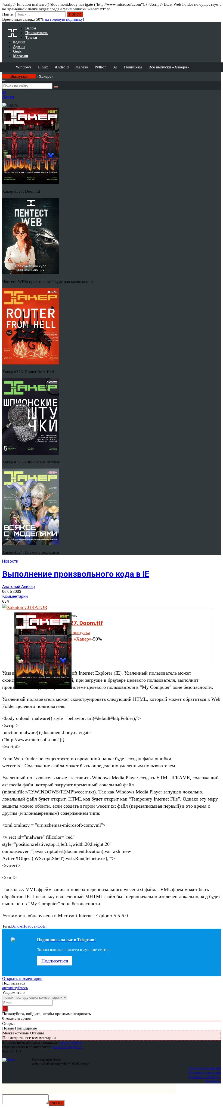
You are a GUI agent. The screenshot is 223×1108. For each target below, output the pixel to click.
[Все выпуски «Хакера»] (2, 74)
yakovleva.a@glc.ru (67, 1047)
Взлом (16, 926)
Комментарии (15, 596)
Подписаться (54, 961)
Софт (42, 926)
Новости (10, 561)
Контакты (213, 1081)
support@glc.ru (71, 1042)
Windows (24, 67)
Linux (43, 67)
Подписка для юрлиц (205, 1072)
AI (115, 67)
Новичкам (133, 67)
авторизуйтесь (15, 988)
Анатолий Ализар (18, 586)
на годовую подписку (64, 19)
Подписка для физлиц (204, 1068)
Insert (56, 1103)
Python (101, 67)
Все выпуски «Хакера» (168, 67)
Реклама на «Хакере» (205, 1077)
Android (62, 67)
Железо (81, 67)
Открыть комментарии (22, 978)
